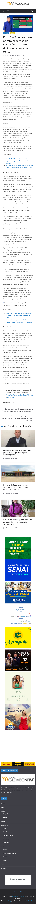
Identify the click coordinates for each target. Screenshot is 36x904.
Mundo (5, 832)
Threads (30, 395)
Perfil (3, 807)
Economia (6, 839)
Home (3, 804)
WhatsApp (9, 395)
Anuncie (3, 865)
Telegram (16, 395)
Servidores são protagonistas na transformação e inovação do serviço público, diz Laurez (17, 418)
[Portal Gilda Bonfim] (3, 11)
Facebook (23, 395)
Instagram (10, 397)
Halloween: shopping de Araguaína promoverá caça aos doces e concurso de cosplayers (18, 410)
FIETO (3, 822)
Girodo (23, 55)
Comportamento (8, 835)
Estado (12, 33)
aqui (9, 386)
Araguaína (6, 814)
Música (5, 857)
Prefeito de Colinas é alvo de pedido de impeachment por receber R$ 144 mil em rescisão (18, 161)
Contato (3, 868)
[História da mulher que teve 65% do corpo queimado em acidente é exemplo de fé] (18, 501)
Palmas (5, 817)
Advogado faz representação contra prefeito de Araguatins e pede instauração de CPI (17, 452)
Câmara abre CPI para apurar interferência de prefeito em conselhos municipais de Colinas (18, 315)
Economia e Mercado (9, 853)
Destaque (6, 33)
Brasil (4, 828)
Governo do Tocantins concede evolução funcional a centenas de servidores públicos (16, 487)
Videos (5, 860)
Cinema (5, 850)
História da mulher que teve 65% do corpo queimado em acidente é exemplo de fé (17, 522)
